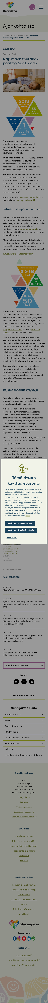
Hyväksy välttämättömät (20, 530)
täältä (28, 515)
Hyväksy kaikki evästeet (19, 523)
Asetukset (12, 537)
